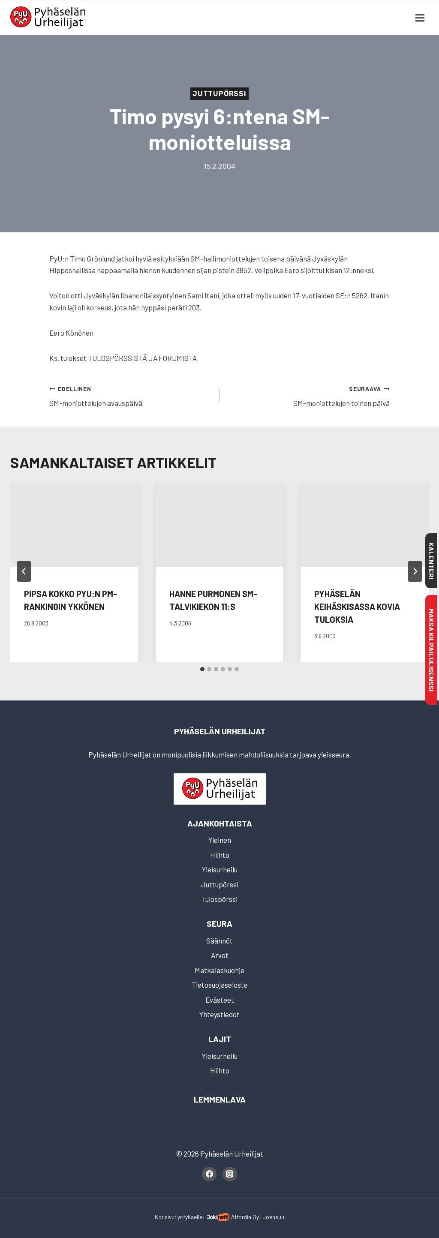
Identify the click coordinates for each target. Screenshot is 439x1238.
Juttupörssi (219, 94)
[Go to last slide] (24, 571)
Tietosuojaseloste (220, 984)
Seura (219, 923)
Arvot (220, 955)
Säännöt (219, 940)
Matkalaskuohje (219, 970)
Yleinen (219, 839)
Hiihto (219, 854)
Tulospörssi (219, 899)
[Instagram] (230, 1174)
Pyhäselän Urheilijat (219, 731)
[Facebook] (209, 1174)
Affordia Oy (245, 1216)
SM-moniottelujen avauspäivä (95, 396)
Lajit (219, 1039)
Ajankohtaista (219, 823)
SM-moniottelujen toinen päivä (341, 396)
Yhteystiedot (219, 1014)
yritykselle (189, 1216)
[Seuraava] (415, 571)
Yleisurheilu (220, 869)
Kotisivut (165, 1216)
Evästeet (219, 999)
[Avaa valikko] (420, 17)
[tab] (202, 669)
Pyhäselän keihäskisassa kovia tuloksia (357, 607)
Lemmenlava (220, 1099)
